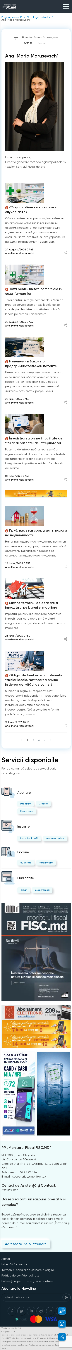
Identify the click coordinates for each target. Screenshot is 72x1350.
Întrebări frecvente (14, 1264)
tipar (24, 890)
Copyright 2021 (8, 1331)
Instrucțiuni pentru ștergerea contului (27, 1281)
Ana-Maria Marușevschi (15, 19)
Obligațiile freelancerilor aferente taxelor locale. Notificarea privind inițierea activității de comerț (33, 680)
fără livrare (46, 862)
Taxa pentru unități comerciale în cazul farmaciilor (33, 291)
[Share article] (65, 253)
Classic (43, 803)
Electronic (26, 811)
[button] (60, 1311)
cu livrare (26, 862)
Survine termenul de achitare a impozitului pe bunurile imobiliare (31, 605)
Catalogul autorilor (38, 17)
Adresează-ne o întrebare (26, 1244)
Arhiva (5, 1259)
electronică (42, 890)
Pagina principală (12, 17)
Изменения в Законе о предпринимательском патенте (31, 363)
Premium (25, 803)
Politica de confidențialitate (20, 1275)
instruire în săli (29, 838)
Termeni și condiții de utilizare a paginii (27, 1270)
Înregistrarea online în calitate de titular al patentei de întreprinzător (33, 440)
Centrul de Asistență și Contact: (28, 1185)
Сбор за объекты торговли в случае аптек (30, 209)
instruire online (55, 838)
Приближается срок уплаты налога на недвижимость (36, 532)
